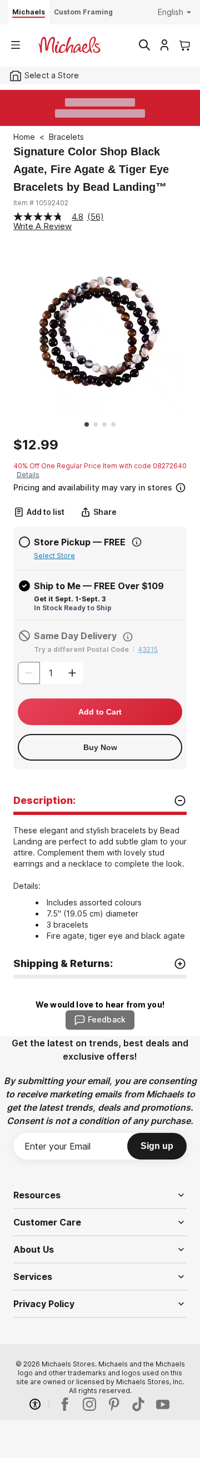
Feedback (107, 1019)
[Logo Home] (69, 45)
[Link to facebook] (65, 1404)
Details (28, 474)
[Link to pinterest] (114, 1404)
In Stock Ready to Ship (73, 608)
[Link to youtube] (163, 1404)
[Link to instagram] (89, 1404)
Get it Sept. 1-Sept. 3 (70, 599)
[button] (98, 486)
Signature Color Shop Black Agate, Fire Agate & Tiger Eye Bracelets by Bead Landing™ (91, 169)
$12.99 (35, 445)
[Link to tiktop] (138, 1404)
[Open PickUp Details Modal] (136, 542)
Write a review (42, 226)
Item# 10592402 (40, 203)
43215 (148, 649)
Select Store (54, 555)
